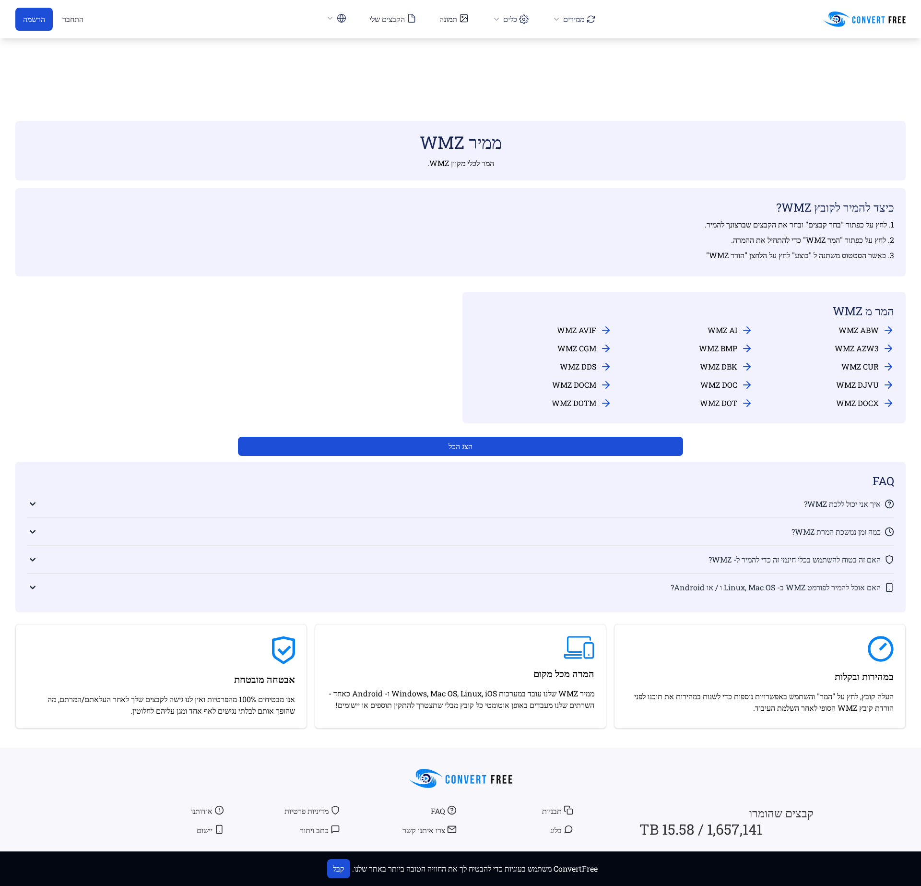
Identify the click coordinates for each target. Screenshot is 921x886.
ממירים (573, 19)
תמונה (448, 19)
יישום (205, 830)
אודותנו (202, 811)
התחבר (72, 19)
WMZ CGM (576, 348)
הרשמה (34, 19)
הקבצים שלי (387, 19)
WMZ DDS (578, 366)
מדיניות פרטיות (306, 811)
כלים (510, 19)
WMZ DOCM (574, 385)
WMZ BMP (718, 348)
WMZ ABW (858, 330)
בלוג (556, 830)
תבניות (552, 811)
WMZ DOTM (574, 403)
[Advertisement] (460, 65)
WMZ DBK (718, 366)
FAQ (438, 811)
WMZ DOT (718, 403)
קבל (338, 868)
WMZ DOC (718, 385)
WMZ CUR (860, 366)
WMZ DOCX (857, 403)
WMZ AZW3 (857, 348)
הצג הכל (460, 446)
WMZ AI (722, 330)
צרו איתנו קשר (423, 830)
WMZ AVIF (576, 330)
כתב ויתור (314, 830)
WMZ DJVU (857, 385)
